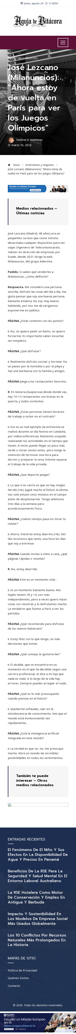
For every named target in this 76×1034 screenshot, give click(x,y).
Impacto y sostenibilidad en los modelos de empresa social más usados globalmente (38, 918)
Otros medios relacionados (35, 783)
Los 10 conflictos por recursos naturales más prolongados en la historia (37, 940)
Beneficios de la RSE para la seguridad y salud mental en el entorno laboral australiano (37, 876)
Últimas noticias (30, 213)
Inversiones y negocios (22, 58)
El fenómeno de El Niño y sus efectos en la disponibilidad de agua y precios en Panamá (38, 854)
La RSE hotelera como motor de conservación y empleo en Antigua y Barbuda (36, 897)
